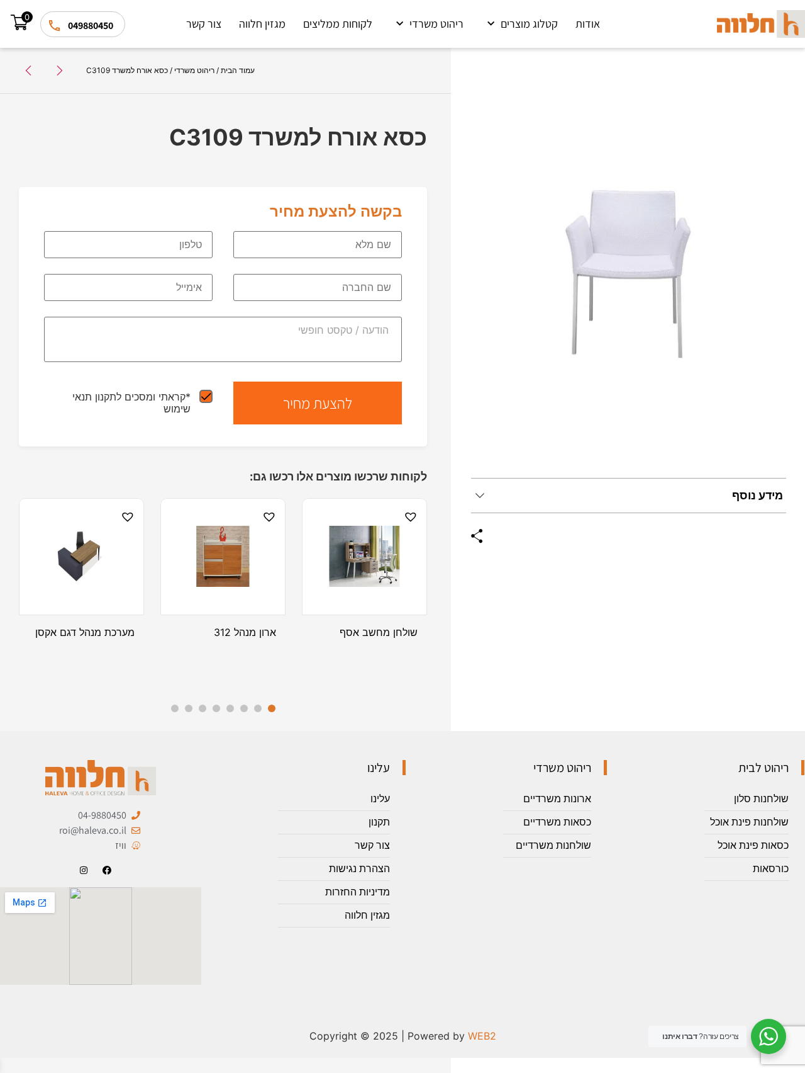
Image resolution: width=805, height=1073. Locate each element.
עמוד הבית (238, 70)
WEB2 (482, 1036)
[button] (409, 517)
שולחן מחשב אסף (379, 632)
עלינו (380, 799)
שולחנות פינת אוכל (749, 822)
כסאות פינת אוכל (753, 845)
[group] (628, 273)
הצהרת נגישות (359, 869)
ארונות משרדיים (557, 799)
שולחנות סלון (761, 799)
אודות (587, 23)
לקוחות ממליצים (337, 23)
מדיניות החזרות (357, 892)
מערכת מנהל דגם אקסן (85, 632)
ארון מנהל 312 (245, 632)
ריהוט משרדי (436, 23)
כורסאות (771, 869)
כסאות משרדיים (557, 822)
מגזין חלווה (262, 23)
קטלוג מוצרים (529, 23)
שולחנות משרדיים (553, 845)
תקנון (379, 822)
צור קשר (203, 23)
